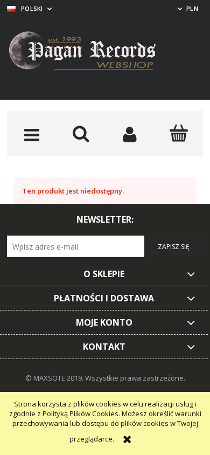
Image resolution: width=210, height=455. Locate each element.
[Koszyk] (178, 133)
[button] (31, 134)
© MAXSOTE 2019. (55, 378)
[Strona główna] (90, 52)
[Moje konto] (129, 134)
